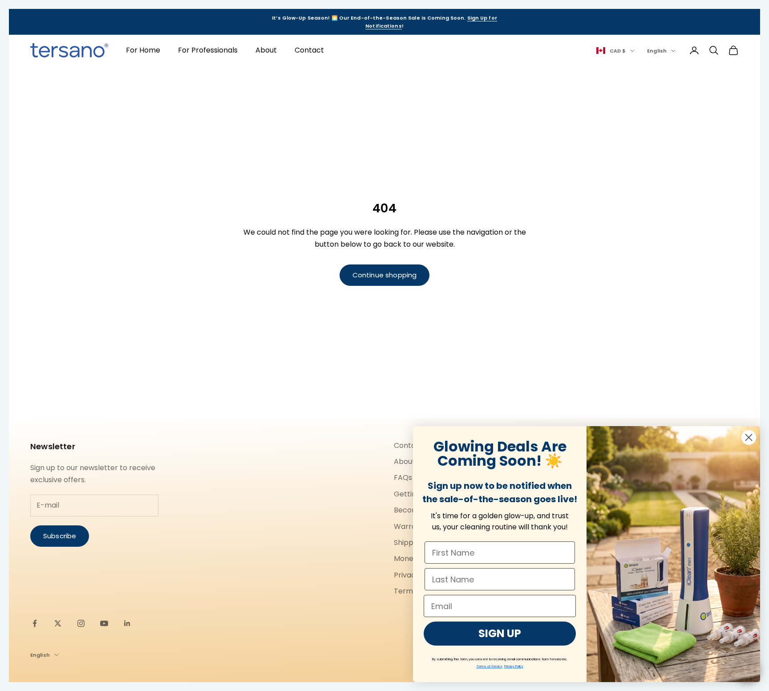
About (266, 50)
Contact (309, 50)
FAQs (403, 477)
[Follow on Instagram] (81, 623)
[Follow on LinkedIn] (127, 623)
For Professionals (208, 50)
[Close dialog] (749, 437)
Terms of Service (489, 666)
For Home (143, 50)
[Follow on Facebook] (34, 623)
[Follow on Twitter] (57, 623)
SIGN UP (499, 633)
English (657, 50)
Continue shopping (384, 275)
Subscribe (59, 536)
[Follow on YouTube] (104, 623)
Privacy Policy (513, 666)
